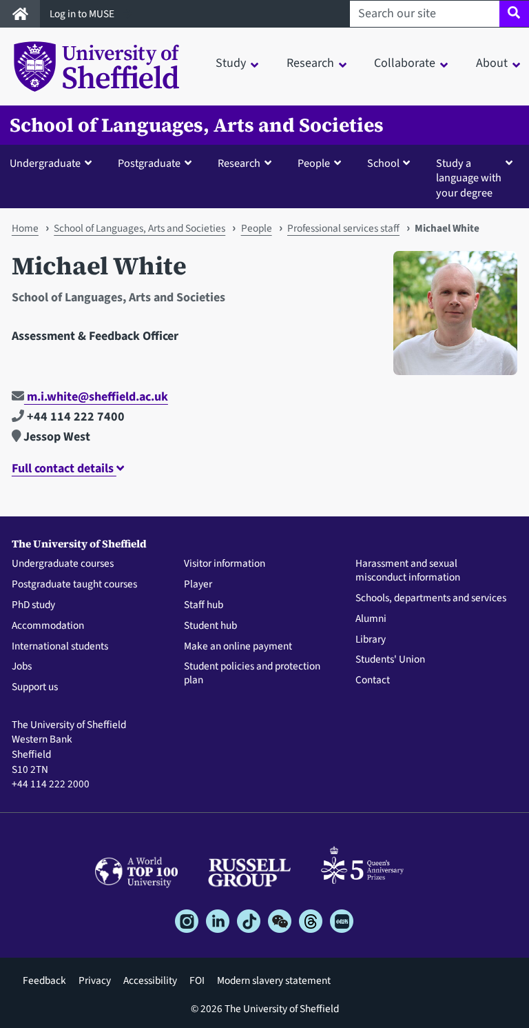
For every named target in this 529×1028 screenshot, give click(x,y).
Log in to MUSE (83, 13)
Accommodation (48, 626)
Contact (372, 680)
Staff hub (203, 605)
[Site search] (514, 14)
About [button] (492, 63)
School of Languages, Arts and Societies (197, 125)
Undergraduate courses (63, 564)
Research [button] (310, 63)
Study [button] (231, 63)
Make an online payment (238, 647)
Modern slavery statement (274, 980)
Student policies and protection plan (252, 673)
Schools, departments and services (430, 598)
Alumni (370, 619)
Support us (35, 687)
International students (60, 647)
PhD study (33, 605)
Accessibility (150, 980)
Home (25, 228)
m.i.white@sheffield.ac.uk (96, 396)
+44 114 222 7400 (74, 416)
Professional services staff (343, 228)
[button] (54, 162)
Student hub (210, 626)
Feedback (44, 980)
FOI (197, 980)
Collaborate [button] (404, 63)
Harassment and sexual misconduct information (407, 571)
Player (198, 585)
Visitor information (224, 564)
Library (370, 640)
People (256, 228)
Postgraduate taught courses (74, 585)
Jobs (22, 667)
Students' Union (390, 660)
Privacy (95, 980)
